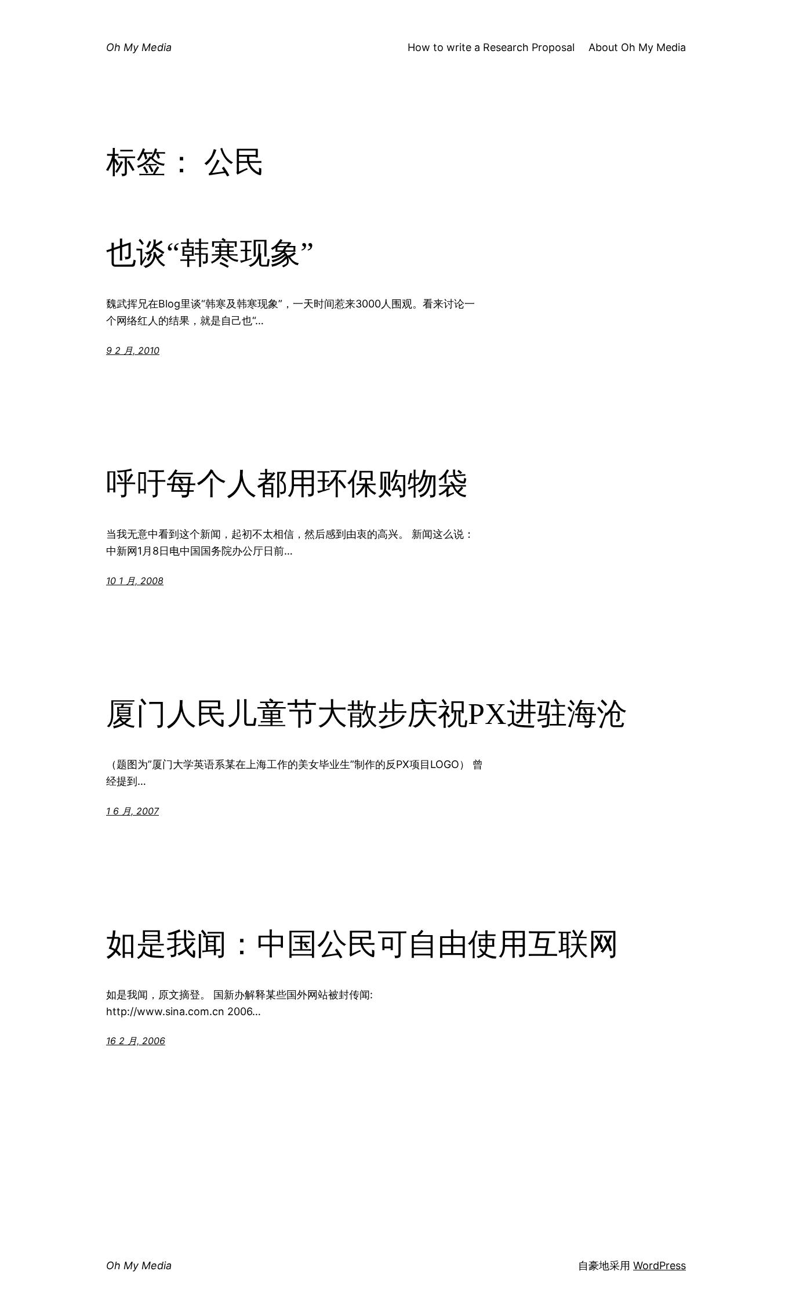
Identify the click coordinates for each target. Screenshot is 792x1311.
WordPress (659, 1265)
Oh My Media (139, 47)
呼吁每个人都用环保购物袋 (287, 483)
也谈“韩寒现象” (210, 253)
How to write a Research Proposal (491, 47)
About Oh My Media (637, 47)
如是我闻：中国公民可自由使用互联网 (362, 944)
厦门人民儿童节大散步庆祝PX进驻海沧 (366, 713)
